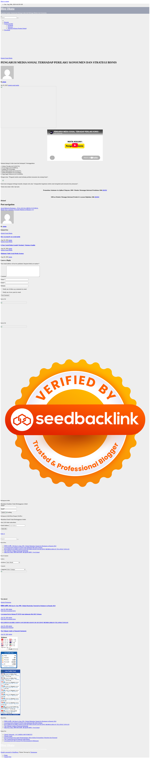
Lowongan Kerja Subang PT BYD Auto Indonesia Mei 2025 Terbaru (23, 547)
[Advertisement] (75, 44)
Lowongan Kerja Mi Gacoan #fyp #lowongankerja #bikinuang (21, 741)
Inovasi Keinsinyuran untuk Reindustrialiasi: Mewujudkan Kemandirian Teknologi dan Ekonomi (30, 737)
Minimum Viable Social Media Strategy (12, 253)
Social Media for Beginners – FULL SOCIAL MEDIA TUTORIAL (19, 208)
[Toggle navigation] (1, 16)
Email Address (5, 525)
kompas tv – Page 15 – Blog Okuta (9, 691)
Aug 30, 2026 (4, 609)
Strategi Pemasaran (6, 602)
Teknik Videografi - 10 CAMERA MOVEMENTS (18, 734)
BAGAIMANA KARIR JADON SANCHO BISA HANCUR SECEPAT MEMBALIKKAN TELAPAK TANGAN (36, 549)
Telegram (10, 27)
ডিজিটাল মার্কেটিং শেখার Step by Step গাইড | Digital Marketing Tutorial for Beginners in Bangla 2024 (30, 546)
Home (6, 755)
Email (3, 282)
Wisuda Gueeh (8, 736)
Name (3, 279)
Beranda (6, 22)
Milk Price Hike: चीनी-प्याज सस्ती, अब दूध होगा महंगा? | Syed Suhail (21, 552)
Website (3, 286)
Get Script (5, 714)
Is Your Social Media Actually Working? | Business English (18, 245)
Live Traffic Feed (10, 671)
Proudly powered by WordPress (9, 752)
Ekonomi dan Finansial (7, 627)
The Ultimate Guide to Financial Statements (16, 550)
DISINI (104, 190)
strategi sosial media (13, 85)
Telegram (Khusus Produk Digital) (17, 28)
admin (4, 82)
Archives (3, 562)
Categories (4, 569)
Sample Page (7, 757)
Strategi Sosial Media (6, 58)
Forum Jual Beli (8, 24)
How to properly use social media (10, 236)
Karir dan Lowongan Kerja (8, 611)
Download (7, 30)
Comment (3, 276)
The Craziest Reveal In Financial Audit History (17, 739)
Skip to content (5, 1)
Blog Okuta (7, 8)
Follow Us (3, 533)
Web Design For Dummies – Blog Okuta (10, 699)
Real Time (10, 714)
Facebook (10, 25)
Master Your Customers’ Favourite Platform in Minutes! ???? (17, 209)
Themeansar (33, 752)
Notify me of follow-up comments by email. (15, 289)
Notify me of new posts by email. (12, 292)
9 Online (6, 666)
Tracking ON (11, 666)
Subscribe (3, 528)
